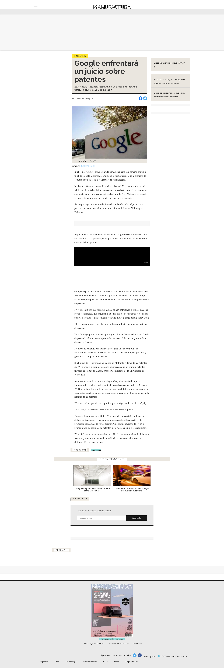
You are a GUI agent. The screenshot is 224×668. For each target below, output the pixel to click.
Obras (116, 661)
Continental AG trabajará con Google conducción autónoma (131, 489)
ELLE (105, 661)
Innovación (80, 56)
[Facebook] (140, 98)
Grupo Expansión (131, 661)
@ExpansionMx (87, 166)
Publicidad (138, 644)
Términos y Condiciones (118, 644)
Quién (57, 661)
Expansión (44, 661)
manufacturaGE (134, 655)
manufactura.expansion (140, 655)
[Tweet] (145, 98)
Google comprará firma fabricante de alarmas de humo (92, 489)
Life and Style (70, 661)
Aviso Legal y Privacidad (94, 644)
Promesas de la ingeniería (112, 639)
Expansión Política (90, 661)
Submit (136, 518)
